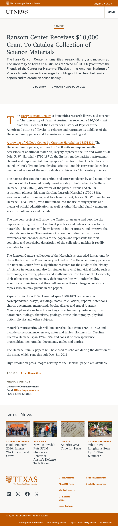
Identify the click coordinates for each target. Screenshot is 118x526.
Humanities (34, 373)
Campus (59, 26)
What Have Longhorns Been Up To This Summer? (99, 450)
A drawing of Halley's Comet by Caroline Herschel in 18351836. (51, 142)
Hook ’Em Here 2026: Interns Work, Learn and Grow (17, 450)
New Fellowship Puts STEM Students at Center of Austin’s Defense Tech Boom (44, 454)
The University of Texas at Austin (31, 515)
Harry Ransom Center (36, 115)
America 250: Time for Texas (71, 446)
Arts (23, 373)
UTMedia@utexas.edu (26, 390)
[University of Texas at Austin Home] (23, 3)
